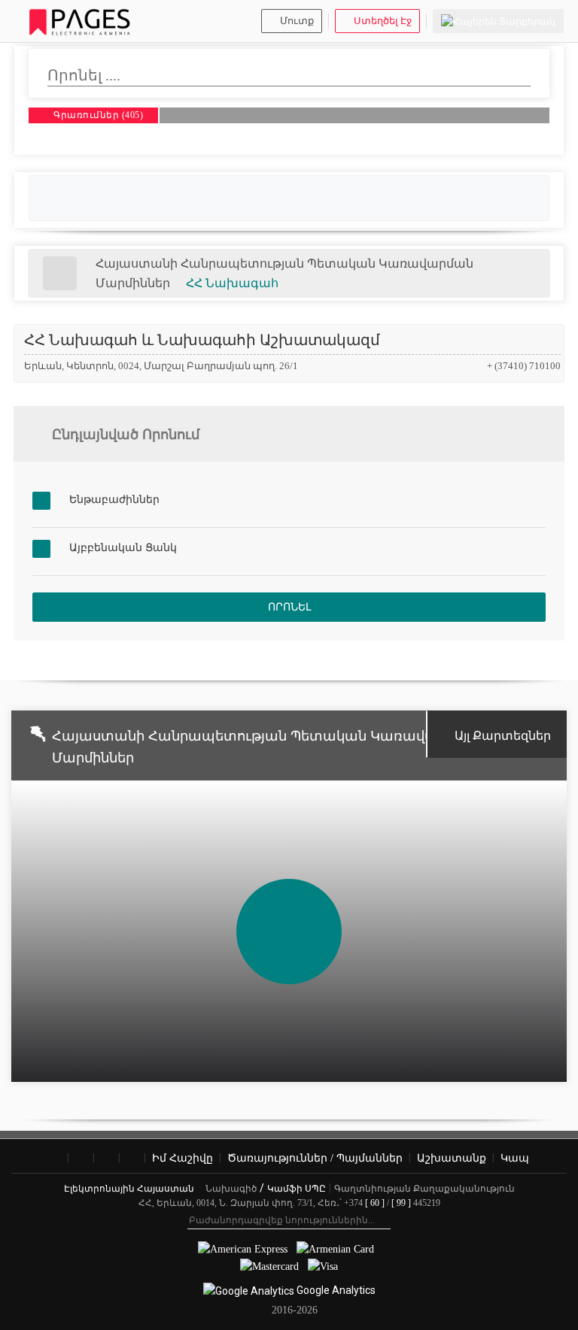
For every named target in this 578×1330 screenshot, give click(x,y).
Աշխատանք (451, 1158)
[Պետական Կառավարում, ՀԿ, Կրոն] (60, 273)
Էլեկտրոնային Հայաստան (130, 1188)
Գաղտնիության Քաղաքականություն (424, 1188)
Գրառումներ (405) (97, 115)
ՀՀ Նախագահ (232, 283)
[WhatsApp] (132, 1158)
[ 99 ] (401, 1203)
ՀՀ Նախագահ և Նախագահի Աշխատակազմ (202, 340)
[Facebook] (55, 1158)
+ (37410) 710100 (524, 365)
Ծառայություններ (315, 1158)
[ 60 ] (375, 1203)
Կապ (514, 1158)
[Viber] (106, 1158)
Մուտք (297, 20)
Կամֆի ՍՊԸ (296, 1188)
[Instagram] (81, 1158)
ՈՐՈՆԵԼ (289, 607)
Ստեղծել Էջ (383, 20)
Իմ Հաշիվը (182, 1158)
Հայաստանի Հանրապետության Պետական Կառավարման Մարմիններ (264, 747)
